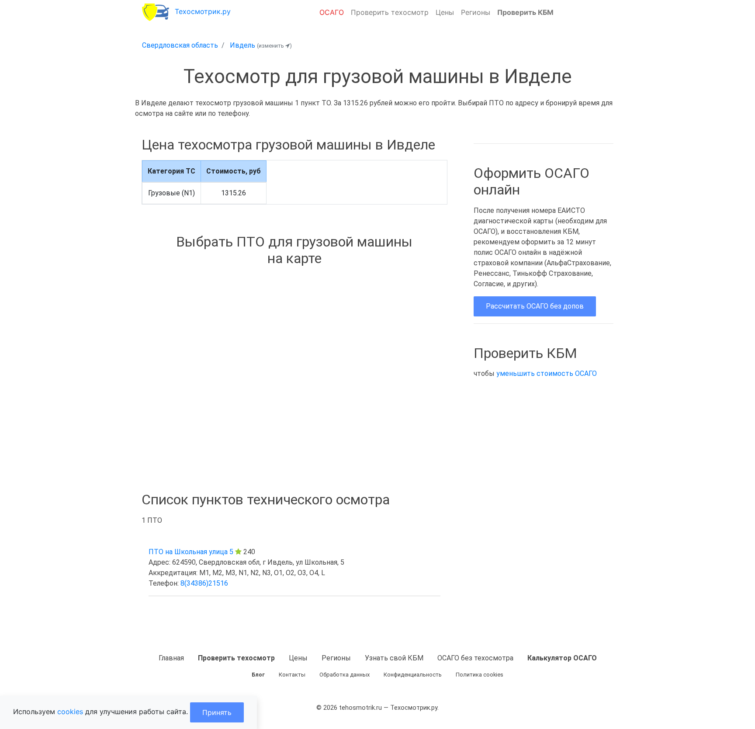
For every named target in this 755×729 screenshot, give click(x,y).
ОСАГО (331, 12)
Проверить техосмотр (390, 12)
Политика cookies (479, 674)
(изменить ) (274, 45)
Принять (217, 712)
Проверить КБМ (525, 12)
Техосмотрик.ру (203, 11)
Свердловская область (180, 45)
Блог (258, 674)
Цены (445, 12)
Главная (171, 658)
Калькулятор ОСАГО (562, 658)
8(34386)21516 (204, 583)
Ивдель (242, 45)
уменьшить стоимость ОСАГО (546, 373)
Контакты (292, 674)
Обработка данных (344, 674)
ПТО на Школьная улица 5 (191, 552)
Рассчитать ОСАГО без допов (535, 306)
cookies (70, 711)
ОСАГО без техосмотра (475, 658)
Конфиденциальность (413, 674)
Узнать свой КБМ (394, 658)
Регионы (475, 12)
